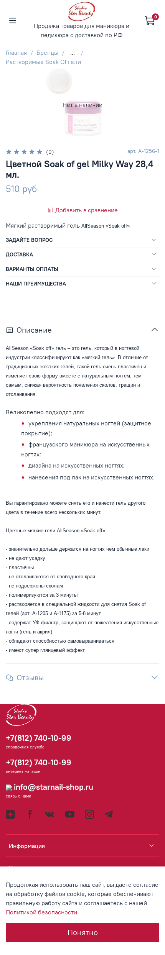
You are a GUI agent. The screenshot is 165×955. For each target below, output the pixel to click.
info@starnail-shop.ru (52, 787)
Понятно (83, 932)
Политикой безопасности (41, 912)
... (72, 52)
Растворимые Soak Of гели (43, 62)
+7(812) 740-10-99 (38, 738)
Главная (16, 52)
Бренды (47, 52)
